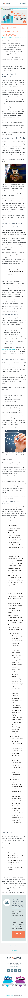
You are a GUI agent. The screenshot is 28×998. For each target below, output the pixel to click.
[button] (18, 934)
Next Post (14, 950)
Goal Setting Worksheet (9, 349)
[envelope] (19, 970)
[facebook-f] (16, 970)
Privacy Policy (21, 994)
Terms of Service (9, 995)
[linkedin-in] (8, 970)
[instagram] (12, 970)
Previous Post (14, 946)
